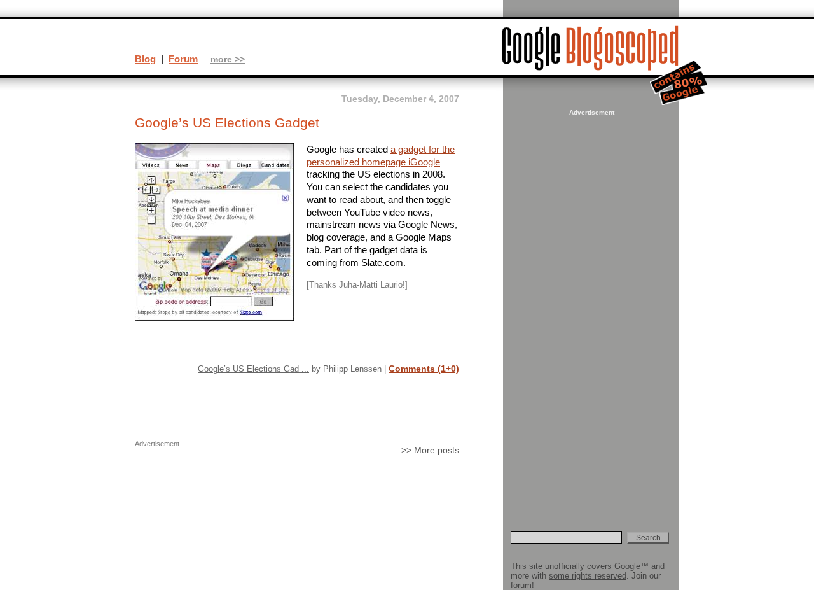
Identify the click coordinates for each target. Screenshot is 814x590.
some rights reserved (587, 575)
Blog (145, 58)
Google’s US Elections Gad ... (253, 369)
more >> (227, 59)
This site (526, 566)
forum (521, 585)
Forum (183, 58)
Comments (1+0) (424, 368)
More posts (436, 450)
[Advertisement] (590, 309)
